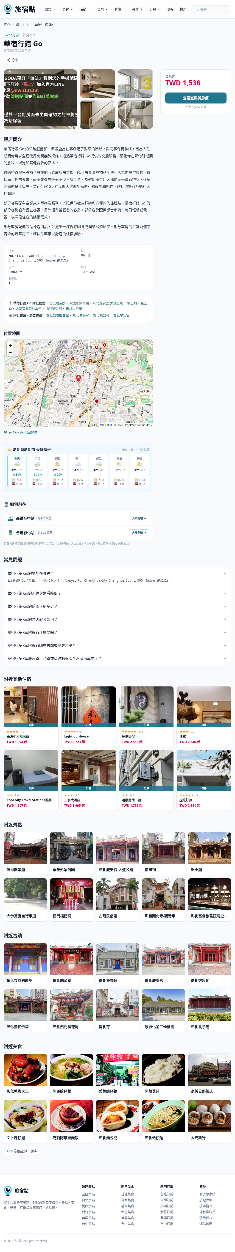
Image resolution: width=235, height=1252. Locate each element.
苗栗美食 (127, 1218)
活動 (83, 9)
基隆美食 (127, 1194)
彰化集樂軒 (101, 315)
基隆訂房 (166, 1194)
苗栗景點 (88, 1218)
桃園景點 (88, 1206)
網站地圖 (205, 1224)
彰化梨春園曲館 (57, 315)
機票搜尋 (205, 1206)
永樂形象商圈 (79, 303)
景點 (48, 9)
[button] (78, 378)
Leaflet (107, 425)
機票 (183, 9)
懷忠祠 (132, 303)
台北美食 (127, 1200)
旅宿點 (25, 9)
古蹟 (100, 9)
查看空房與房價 (196, 98)
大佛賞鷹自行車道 (29, 308)
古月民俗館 (74, 308)
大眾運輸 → (139, 518)
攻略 (170, 9)
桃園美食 (127, 1206)
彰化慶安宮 (121, 315)
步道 (118, 9)
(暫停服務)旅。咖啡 (23, 1151)
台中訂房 (166, 1224)
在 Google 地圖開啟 (23, 432)
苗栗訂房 (166, 1218)
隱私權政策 (207, 1212)
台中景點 (88, 1224)
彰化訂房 (22, 24)
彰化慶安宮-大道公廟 (108, 303)
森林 (135, 9)
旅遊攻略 (205, 1200)
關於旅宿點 (207, 1194)
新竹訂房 (166, 1212)
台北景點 (88, 1200)
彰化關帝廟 (81, 315)
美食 (65, 9)
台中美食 (127, 1224)
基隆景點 (88, 1194)
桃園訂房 (166, 1206)
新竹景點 (88, 1212)
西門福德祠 (54, 308)
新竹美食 (127, 1212)
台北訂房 (166, 1200)
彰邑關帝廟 (57, 303)
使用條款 (205, 1218)
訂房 (153, 9)
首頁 (7, 24)
